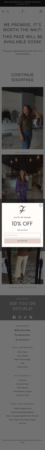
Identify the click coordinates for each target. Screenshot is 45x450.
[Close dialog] (40, 205)
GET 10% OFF (22, 241)
